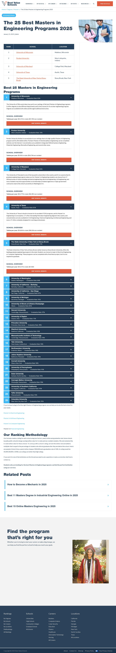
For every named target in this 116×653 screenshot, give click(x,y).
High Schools (30, 621)
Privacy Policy (89, 651)
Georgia (73, 624)
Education (52, 626)
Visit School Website (38, 123)
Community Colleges (32, 624)
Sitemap (80, 651)
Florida (73, 621)
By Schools (7, 621)
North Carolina (75, 632)
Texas (73, 635)
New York (74, 629)
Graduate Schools (31, 626)
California (74, 618)
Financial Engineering (17, 429)
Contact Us (72, 651)
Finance (51, 629)
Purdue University (22, 58)
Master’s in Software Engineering (14, 418)
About (66, 651)
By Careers (7, 624)
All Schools (29, 629)
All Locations (75, 637)
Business (51, 618)
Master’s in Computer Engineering (14, 423)
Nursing (51, 637)
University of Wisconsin (24, 52)
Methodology (8, 629)
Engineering (9, 15)
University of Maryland (24, 66)
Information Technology (56, 635)
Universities (30, 618)
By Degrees (7, 618)
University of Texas (23, 72)
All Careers (52, 640)
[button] (94, 4)
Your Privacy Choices (105, 651)
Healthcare (52, 632)
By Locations (8, 626)
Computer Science (54, 621)
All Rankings (7, 632)
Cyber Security (53, 624)
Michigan (74, 626)
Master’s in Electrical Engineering (14, 413)
